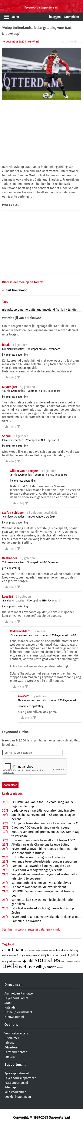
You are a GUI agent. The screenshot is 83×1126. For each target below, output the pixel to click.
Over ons (11, 1025)
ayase (38, 951)
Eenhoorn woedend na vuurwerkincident (38, 887)
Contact (9, 1057)
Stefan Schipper (13, 513)
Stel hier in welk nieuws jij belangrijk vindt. (31, 929)
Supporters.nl (15, 1064)
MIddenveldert (20, 631)
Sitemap (10, 1087)
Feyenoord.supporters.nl (20, 1078)
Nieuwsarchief (14, 1017)
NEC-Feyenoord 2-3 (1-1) (41, 516)
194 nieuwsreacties (13, 600)
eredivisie (12, 955)
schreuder (17, 961)
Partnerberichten (15, 1052)
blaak (6, 345)
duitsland (35, 309)
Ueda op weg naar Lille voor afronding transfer (43, 810)
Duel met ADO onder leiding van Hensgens (40, 827)
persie (63, 955)
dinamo (23, 309)
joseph (34, 955)
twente (77, 961)
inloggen (55, 17)
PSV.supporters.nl (16, 1083)
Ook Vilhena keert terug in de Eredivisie (38, 857)
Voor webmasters (16, 1033)
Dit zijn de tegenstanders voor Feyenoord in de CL (45, 823)
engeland (48, 309)
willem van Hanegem (24, 471)
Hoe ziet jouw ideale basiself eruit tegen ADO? (43, 840)
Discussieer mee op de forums (23, 282)
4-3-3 (73, 635)
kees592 (7, 596)
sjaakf (28, 960)
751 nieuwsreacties (21, 474)
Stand (8, 1003)
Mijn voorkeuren (15, 1092)
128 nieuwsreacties (13, 562)
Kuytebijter (9, 387)
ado (26, 951)
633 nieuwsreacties (13, 349)
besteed (52, 951)
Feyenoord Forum (16, 998)
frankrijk (61, 309)
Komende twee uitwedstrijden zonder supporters (44, 861)
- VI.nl (35, 41)
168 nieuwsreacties (13, 516)
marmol (56, 955)
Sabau (6, 436)
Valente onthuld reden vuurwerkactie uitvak (41, 883)
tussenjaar (69, 962)
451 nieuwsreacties (21, 635)
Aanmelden (12, 993)
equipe (5, 955)
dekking (74, 950)
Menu (15, 17)
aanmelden (71, 17)
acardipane (13, 949)
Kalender (10, 1007)
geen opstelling (11, 568)
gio (23, 955)
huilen (28, 955)
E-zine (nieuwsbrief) (18, 1012)
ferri (19, 955)
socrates (47, 960)
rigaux (73, 955)
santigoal (7, 961)
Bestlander (9, 558)
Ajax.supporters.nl (16, 1073)
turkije (72, 309)
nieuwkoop (9, 309)
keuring (42, 955)
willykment (46, 967)
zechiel (60, 968)
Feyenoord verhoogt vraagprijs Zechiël (37, 870)
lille (49, 955)
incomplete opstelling (15, 354)
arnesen (32, 951)
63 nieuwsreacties (12, 440)
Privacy (9, 1043)
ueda (10, 966)
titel (62, 962)
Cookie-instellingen (17, 1097)
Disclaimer (11, 1038)
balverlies (44, 951)
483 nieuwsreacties (13, 390)
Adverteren (11, 1047)
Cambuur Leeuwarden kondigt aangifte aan (40, 866)
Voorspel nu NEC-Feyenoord (43, 349)
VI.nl (16, 204)
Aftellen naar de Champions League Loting (40, 844)
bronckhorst (62, 950)
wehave (27, 967)
